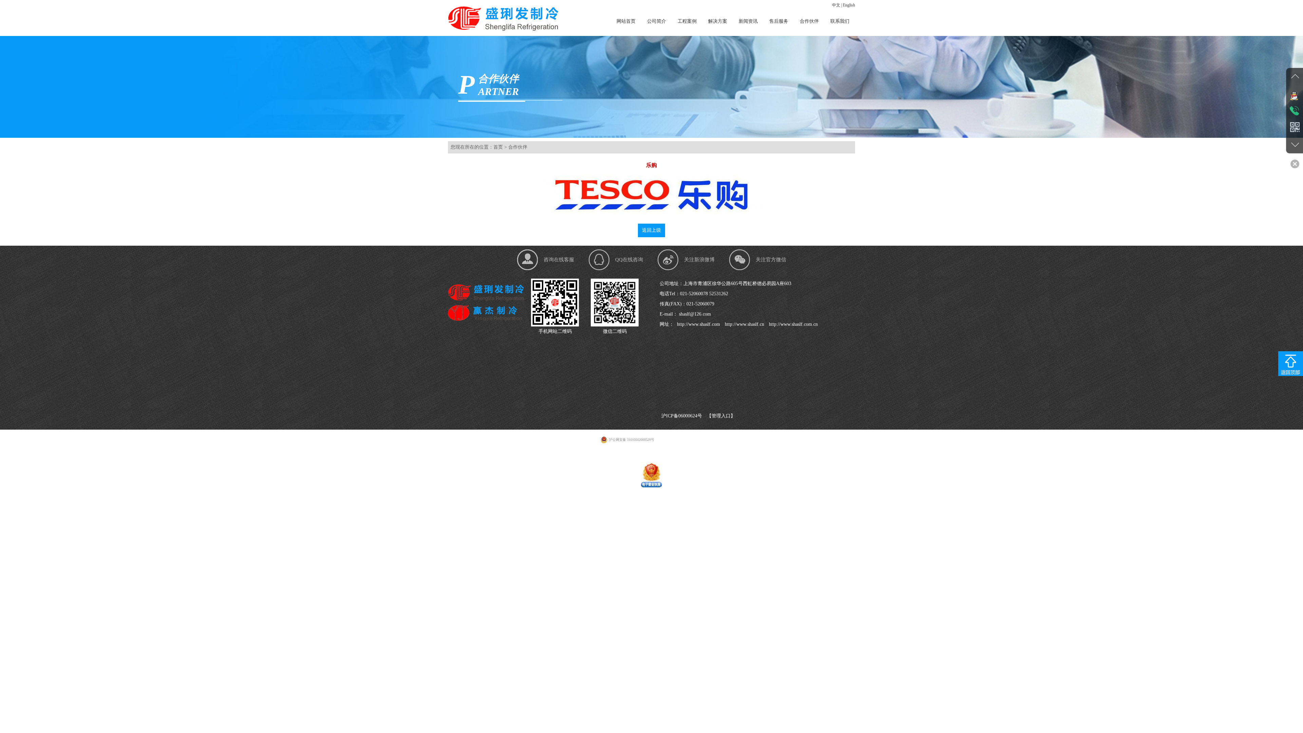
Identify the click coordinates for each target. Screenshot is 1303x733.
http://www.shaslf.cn (743, 324)
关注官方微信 (771, 259)
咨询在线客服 (559, 259)
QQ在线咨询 (629, 259)
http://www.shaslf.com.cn (793, 324)
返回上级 (651, 230)
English (849, 5)
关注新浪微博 (699, 259)
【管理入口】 (721, 415)
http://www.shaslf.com (698, 324)
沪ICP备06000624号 (681, 415)
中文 (836, 5)
